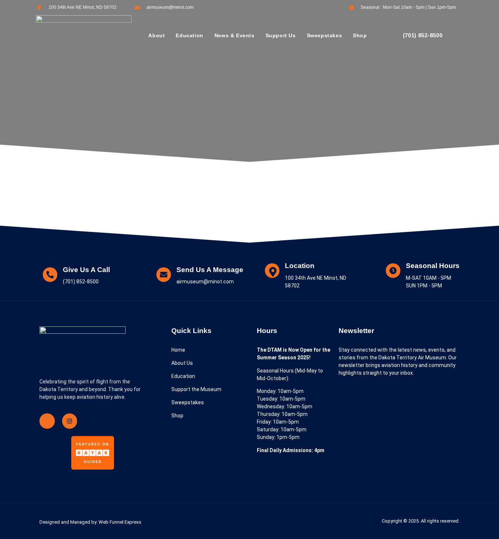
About (156, 35)
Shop (360, 35)
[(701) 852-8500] (391, 35)
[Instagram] (69, 421)
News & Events (234, 35)
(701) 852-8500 (423, 35)
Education (189, 35)
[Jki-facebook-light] (47, 421)
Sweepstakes (324, 35)
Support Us (281, 35)
